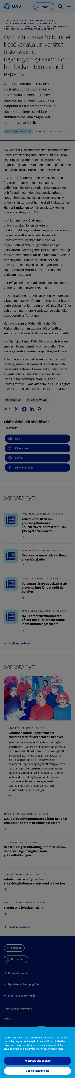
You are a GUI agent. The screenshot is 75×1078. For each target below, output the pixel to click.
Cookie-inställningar (37, 1070)
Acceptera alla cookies (38, 1060)
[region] (37, 1052)
